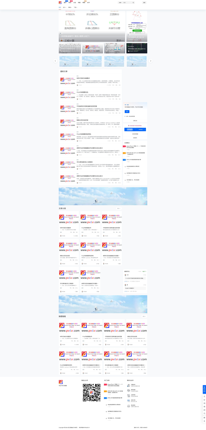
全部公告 (135, 120)
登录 (144, 2)
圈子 (65, 2)
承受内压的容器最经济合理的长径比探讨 (90, 176)
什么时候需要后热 (82, 92)
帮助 (84, 2)
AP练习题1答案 (133, 291)
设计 (64, 7)
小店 (74, 2)
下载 (75, 7)
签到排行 (135, 137)
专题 (79, 2)
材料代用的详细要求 (83, 78)
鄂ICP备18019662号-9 (84, 427)
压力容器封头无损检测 (135, 281)
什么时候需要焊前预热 (84, 134)
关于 (88, 2)
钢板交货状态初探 (82, 120)
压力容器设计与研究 (72, 427)
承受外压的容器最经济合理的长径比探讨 (90, 148)
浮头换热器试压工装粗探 (85, 162)
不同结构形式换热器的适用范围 (87, 106)
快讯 (70, 2)
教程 (69, 7)
